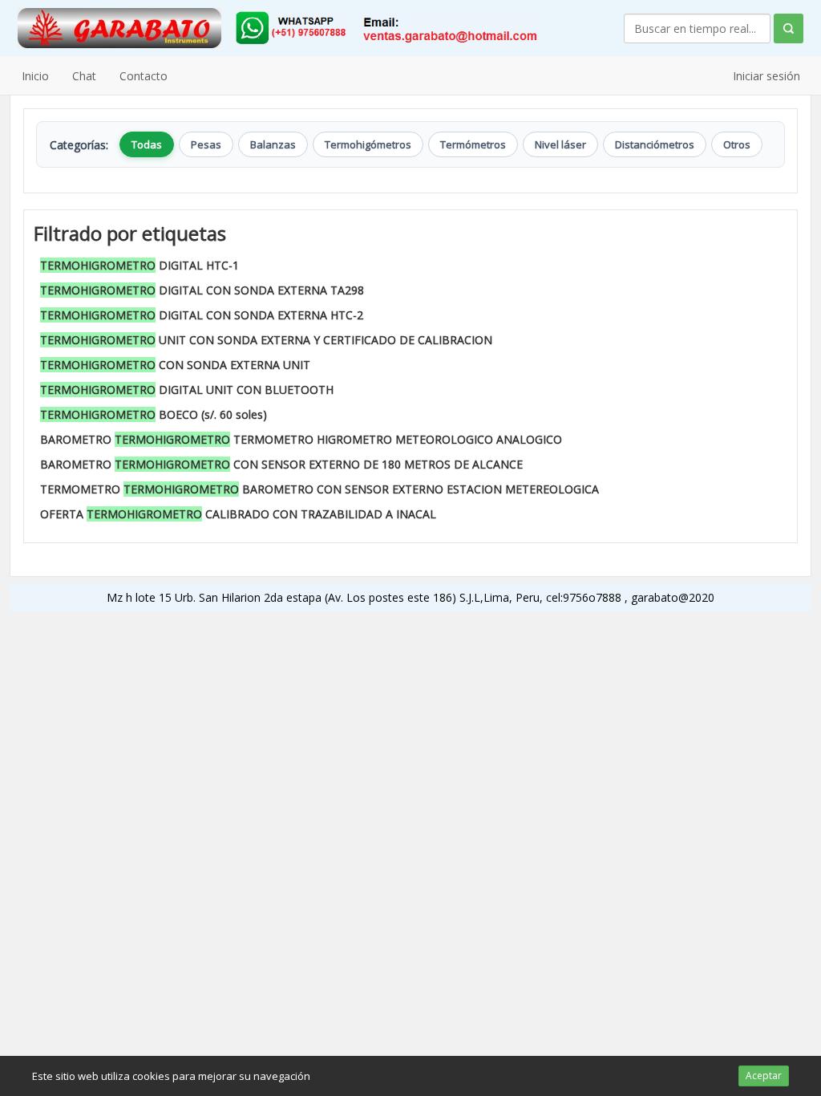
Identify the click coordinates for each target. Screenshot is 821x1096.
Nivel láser (560, 144)
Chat (84, 75)
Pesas (206, 144)
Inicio (35, 75)
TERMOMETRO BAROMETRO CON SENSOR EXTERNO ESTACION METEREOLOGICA (319, 489)
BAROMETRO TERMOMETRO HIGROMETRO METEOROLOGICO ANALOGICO (301, 439)
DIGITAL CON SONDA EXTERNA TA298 (202, 290)
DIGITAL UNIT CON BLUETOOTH (187, 389)
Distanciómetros (654, 144)
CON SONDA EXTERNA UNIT (175, 364)
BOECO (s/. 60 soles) (153, 414)
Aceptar (764, 1075)
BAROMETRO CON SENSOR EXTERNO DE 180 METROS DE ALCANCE (281, 464)
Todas (146, 144)
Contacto (143, 75)
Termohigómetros (368, 144)
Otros (736, 144)
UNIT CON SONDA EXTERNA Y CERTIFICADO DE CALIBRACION (266, 339)
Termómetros (473, 144)
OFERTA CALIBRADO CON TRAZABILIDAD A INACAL (238, 514)
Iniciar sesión (766, 75)
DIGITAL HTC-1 (139, 265)
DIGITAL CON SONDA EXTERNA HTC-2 (201, 315)
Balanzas (273, 144)
